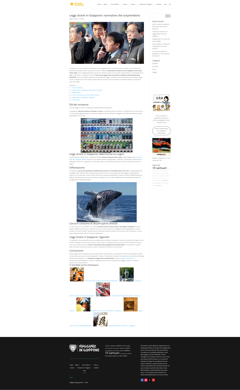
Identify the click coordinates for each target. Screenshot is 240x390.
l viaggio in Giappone (126, 258)
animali (154, 178)
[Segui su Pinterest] (153, 380)
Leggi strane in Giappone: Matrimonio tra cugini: (87, 90)
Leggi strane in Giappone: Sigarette (82, 97)
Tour (165, 4)
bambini (165, 183)
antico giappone (156, 173)
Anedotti (155, 63)
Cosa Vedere (115, 4)
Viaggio (154, 72)
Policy (71, 377)
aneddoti (163, 173)
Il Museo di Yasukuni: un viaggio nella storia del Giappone (160, 34)
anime (166, 173)
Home (99, 4)
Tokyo (125, 4)
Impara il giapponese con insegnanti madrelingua (161, 131)
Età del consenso (77, 88)
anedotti (158, 183)
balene (80, 227)
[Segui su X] (149, 380)
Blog (105, 4)
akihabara (165, 180)
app (158, 175)
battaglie (154, 175)
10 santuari (159, 168)
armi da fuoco (123, 353)
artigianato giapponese (164, 175)
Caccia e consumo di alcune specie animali (85, 95)
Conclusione (75, 100)
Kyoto (133, 4)
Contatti (158, 4)
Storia (154, 69)
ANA (162, 183)
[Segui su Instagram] (145, 380)
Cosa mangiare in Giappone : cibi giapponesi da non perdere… (161, 46)
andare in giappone (157, 180)
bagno (153, 183)
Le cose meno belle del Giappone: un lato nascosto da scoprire (161, 54)
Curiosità (81, 19)
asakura (154, 185)
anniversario (159, 178)
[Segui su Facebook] (142, 380)
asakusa (159, 185)
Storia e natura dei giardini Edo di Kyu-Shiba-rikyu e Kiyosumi (160, 26)
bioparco (165, 178)
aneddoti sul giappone (162, 171)
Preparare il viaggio (145, 4)
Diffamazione (75, 92)
